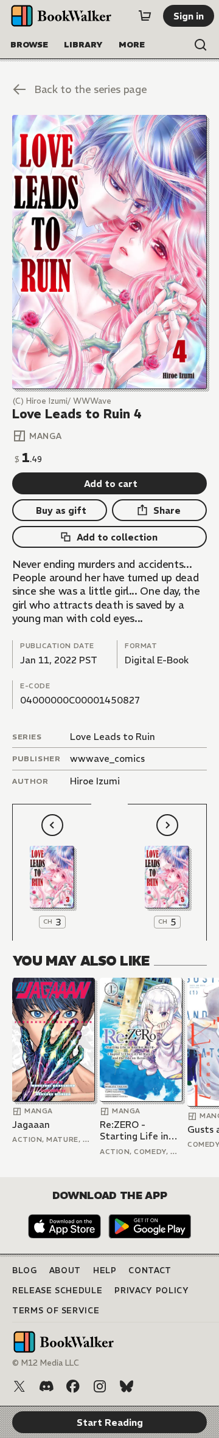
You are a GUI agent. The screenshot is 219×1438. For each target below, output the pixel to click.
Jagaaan (31, 1124)
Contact (150, 1270)
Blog (24, 1270)
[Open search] (200, 45)
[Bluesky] (126, 1386)
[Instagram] (99, 1386)
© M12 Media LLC (45, 1363)
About (65, 1270)
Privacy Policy (151, 1291)
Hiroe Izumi (95, 781)
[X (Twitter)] (19, 1386)
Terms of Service (55, 1311)
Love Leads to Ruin (112, 736)
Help (105, 1270)
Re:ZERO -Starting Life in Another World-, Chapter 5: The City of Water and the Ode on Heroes (140, 1130)
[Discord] (46, 1386)
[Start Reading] (109, 252)
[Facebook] (73, 1386)
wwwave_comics (107, 758)
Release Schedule (57, 1291)
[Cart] (144, 15)
